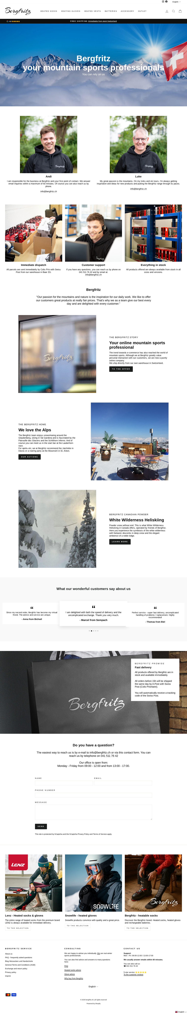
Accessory (127, 11)
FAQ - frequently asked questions (18, 957)
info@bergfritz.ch (48, 191)
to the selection (138, 928)
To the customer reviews (133, 975)
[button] (181, 1012)
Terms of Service (100, 834)
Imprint (8, 976)
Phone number (45, 790)
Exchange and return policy (16, 969)
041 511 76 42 (109, 755)
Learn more (120, 542)
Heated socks (48, 11)
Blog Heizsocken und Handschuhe (19, 961)
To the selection (18, 928)
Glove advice (69, 974)
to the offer (121, 369)
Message (41, 802)
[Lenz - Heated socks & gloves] (33, 883)
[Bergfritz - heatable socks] (153, 883)
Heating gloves (70, 11)
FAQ (66, 966)
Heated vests (92, 11)
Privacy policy (10, 972)
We (98, 953)
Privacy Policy (83, 834)
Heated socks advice (72, 970)
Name (38, 778)
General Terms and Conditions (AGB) (20, 965)
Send (41, 826)
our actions (29, 457)
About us (8, 954)
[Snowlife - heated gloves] (93, 883)
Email (98, 778)
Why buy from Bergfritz (73, 978)
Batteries (111, 11)
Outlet (142, 11)
